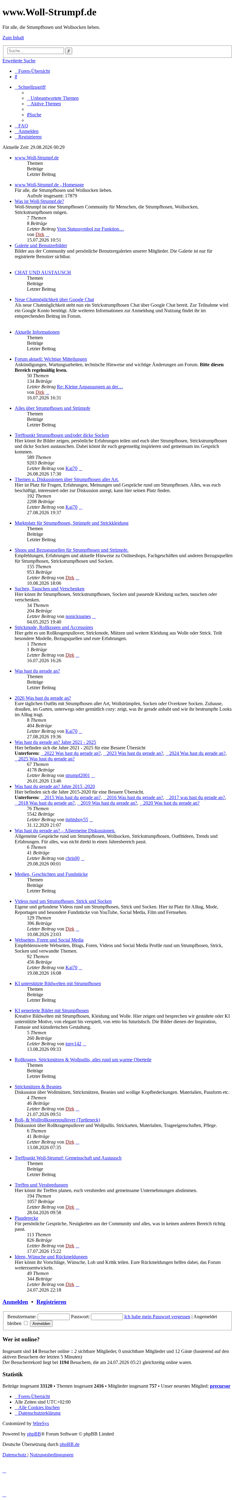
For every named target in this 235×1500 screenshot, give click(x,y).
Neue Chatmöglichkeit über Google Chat (54, 299)
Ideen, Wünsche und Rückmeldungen (51, 1256)
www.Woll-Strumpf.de (37, 157)
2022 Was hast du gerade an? (72, 753)
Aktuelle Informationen (37, 332)
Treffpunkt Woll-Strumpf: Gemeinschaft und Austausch (68, 1157)
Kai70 (71, 468)
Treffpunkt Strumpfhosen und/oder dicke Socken (62, 435)
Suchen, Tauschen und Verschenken (49, 588)
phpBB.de (70, 1444)
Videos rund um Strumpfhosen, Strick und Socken (63, 901)
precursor (220, 1386)
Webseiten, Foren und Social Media (49, 939)
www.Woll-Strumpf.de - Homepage (49, 184)
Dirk (39, 234)
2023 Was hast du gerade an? (135, 753)
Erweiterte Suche (18, 60)
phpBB (34, 1433)
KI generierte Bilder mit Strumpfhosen (52, 1010)
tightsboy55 (76, 819)
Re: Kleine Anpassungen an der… (90, 386)
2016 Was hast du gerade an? (135, 797)
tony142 (73, 1043)
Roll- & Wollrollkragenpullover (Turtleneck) (57, 1119)
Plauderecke (26, 1218)
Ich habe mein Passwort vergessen (157, 1316)
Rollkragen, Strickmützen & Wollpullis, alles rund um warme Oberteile (83, 1059)
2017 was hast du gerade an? (197, 797)
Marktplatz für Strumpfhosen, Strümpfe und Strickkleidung (72, 523)
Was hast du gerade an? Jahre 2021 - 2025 (55, 742)
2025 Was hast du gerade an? (46, 758)
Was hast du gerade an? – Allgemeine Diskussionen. (65, 830)
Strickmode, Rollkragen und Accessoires (54, 627)
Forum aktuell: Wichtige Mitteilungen (51, 359)
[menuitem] (16, 76)
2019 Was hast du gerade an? (109, 803)
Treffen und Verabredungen (41, 1184)
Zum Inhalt (13, 37)
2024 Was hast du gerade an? (197, 753)
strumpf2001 (77, 775)
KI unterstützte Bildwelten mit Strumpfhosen (58, 983)
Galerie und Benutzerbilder (41, 245)
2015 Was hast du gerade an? (72, 797)
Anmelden (15, 1302)
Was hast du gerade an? (37, 671)
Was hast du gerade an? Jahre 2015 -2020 (55, 786)
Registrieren (51, 1302)
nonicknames (78, 616)
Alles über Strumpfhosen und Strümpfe (52, 408)
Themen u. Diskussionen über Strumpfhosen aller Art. (67, 479)
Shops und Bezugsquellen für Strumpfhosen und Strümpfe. (72, 550)
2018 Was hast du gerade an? (46, 803)
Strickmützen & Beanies (38, 1086)
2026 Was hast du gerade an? (43, 698)
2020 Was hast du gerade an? (171, 803)
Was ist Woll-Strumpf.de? (39, 201)
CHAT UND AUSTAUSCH (43, 272)
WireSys (41, 1423)
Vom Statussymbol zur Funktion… (90, 228)
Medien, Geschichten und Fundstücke (51, 874)
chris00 (72, 858)
